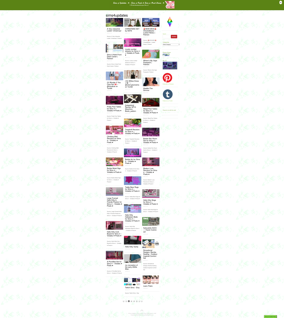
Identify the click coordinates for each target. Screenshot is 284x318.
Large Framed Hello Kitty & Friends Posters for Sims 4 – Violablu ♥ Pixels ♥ (114, 202)
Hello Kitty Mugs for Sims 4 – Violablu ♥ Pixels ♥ (150, 202)
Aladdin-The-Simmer (148, 89)
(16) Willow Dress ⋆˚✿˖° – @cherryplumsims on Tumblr (132, 84)
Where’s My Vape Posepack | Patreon (150, 62)
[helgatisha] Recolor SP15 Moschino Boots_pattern (130, 108)
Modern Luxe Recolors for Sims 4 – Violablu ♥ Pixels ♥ (150, 171)
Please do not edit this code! (169, 110)
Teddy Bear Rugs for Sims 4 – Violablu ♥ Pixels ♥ (132, 189)
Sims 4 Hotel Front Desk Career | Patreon (114, 56)
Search (164, 34)
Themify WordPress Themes (147, 315)
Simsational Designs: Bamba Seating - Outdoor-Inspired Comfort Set (150, 254)
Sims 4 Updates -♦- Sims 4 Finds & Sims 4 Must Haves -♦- (141, 313)
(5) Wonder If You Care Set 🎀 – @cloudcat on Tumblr (114, 85)
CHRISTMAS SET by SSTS (132, 29)
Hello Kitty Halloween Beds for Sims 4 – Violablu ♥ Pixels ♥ (132, 218)
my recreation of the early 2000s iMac (131, 267)
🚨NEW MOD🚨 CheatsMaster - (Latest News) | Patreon (149, 31)
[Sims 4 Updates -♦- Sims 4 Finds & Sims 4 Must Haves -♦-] (142, 7)
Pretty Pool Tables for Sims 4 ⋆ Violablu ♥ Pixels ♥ (114, 108)
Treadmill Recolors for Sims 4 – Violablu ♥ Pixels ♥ (132, 131)
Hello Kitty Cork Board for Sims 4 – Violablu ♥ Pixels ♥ (114, 233)
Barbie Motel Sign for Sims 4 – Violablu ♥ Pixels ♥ (114, 170)
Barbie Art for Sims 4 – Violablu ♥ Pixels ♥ (132, 161)
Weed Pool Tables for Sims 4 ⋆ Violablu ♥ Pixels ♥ (150, 110)
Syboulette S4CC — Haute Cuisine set (150, 230)
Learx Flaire (148, 286)
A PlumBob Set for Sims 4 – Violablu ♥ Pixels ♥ (114, 263)
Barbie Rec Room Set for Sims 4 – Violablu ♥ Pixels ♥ (150, 140)
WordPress (138, 315)
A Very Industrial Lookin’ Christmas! (114, 29)
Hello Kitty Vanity (131, 246)
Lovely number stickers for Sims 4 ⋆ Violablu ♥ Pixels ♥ (132, 52)
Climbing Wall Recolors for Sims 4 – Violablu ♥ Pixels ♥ (114, 139)
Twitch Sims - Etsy (132, 287)
